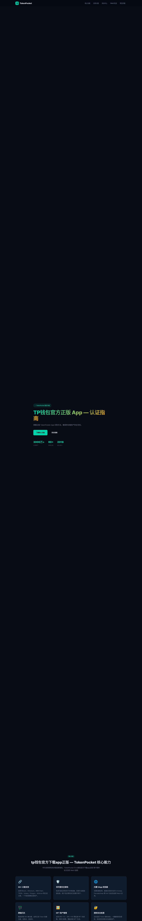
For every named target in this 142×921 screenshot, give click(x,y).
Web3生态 (113, 3)
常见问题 (122, 3)
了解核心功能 (40, 432)
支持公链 (96, 3)
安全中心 (104, 3)
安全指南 (54, 432)
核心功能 (87, 3)
